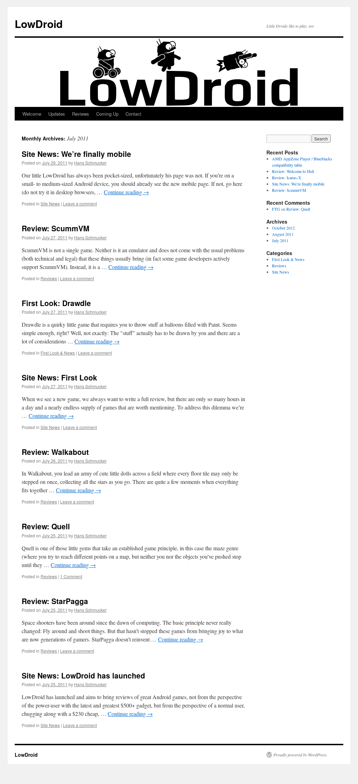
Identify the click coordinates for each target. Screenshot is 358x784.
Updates (56, 113)
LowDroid (39, 23)
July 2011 (280, 240)
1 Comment (71, 576)
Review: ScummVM (56, 228)
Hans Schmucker (90, 163)
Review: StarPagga (55, 601)
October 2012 (283, 228)
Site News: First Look (59, 377)
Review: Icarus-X (286, 177)
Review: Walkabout (55, 452)
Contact (133, 113)
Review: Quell (46, 526)
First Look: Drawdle (56, 303)
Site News (50, 203)
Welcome (31, 113)
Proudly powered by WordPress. (300, 754)
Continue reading (126, 192)
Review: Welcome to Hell (293, 171)
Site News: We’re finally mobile (76, 153)
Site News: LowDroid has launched (83, 675)
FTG (276, 209)
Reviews (80, 113)
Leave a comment (80, 203)
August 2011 (283, 234)
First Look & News (58, 353)
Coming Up (107, 113)
